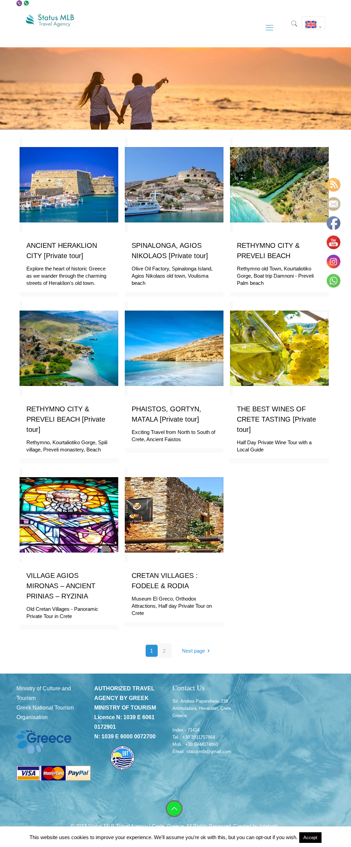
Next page (193, 651)
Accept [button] (310, 837)
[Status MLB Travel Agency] (50, 27)
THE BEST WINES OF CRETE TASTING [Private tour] (276, 419)
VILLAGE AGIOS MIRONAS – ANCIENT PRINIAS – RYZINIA (60, 586)
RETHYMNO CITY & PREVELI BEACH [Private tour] (65, 419)
